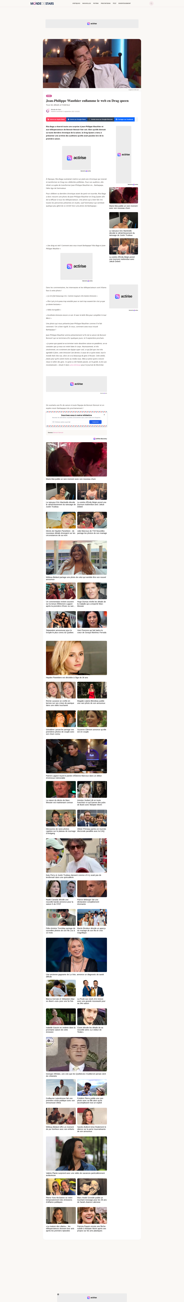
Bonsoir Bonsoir (58, 432)
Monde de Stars (56, 109)
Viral (49, 96)
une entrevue (75, 365)
